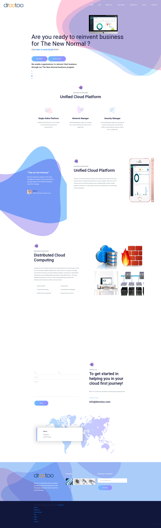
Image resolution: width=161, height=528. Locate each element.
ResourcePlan (41, 286)
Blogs (35, 517)
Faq (35, 514)
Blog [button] (144, 5)
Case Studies (38, 512)
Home (91, 5)
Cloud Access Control (67, 293)
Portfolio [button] (133, 5)
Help (35, 519)
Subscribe (105, 487)
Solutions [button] (120, 5)
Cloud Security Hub (43, 289)
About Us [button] (109, 5)
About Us (36, 510)
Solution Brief (57, 59)
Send (41, 403)
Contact (154, 5)
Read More (39, 59)
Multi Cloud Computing (44, 293)
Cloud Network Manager (68, 289)
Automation (64, 286)
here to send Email (44, 49)
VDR (99, 5)
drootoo (61, 505)
